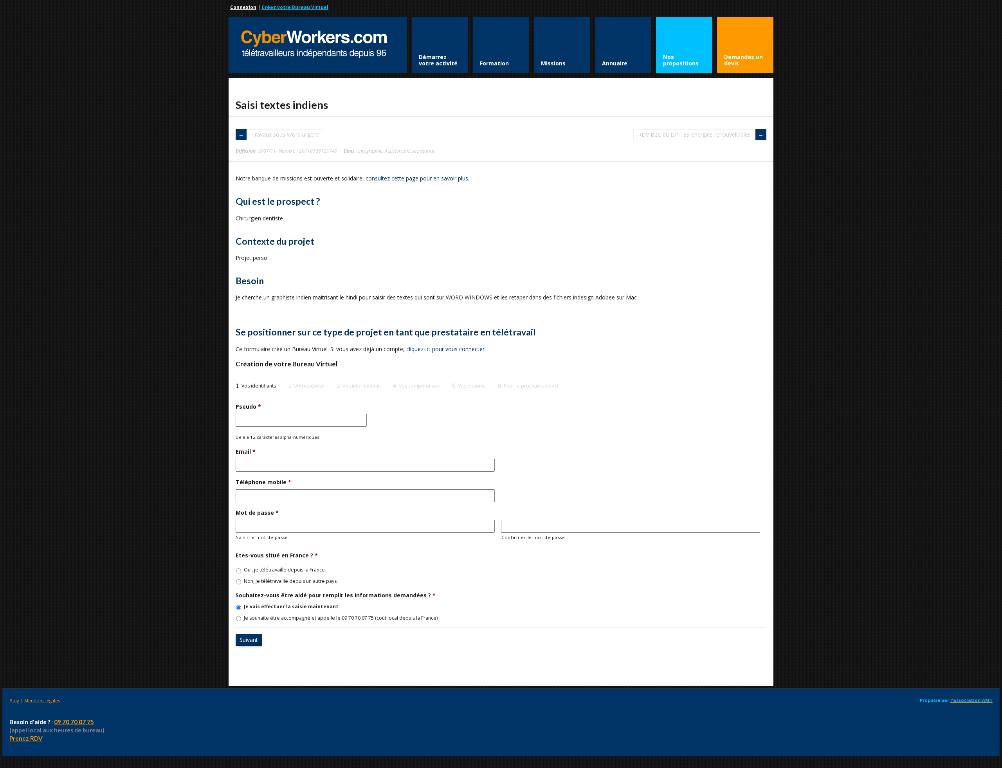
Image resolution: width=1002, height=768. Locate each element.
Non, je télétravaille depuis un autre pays (290, 581)
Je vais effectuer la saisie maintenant (291, 606)
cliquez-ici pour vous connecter (445, 349)
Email (246, 451)
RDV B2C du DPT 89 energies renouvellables (694, 134)
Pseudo (248, 406)
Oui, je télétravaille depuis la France (284, 569)
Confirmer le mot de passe (533, 537)
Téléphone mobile (263, 482)
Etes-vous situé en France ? (277, 555)
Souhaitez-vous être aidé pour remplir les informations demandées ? (336, 595)
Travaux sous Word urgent (285, 134)
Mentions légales (42, 700)
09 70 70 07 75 (74, 721)
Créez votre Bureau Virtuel (294, 7)
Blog (14, 700)
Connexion (243, 7)
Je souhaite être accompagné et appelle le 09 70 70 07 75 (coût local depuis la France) (341, 618)
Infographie (370, 151)
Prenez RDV (26, 738)
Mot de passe (257, 512)
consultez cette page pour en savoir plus (417, 178)
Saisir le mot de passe (262, 537)
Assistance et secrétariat (409, 151)
